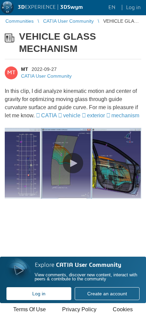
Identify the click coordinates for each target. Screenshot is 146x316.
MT (24, 69)
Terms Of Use (29, 309)
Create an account (107, 293)
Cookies (123, 309)
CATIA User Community (46, 76)
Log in (38, 293)
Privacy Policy (79, 309)
